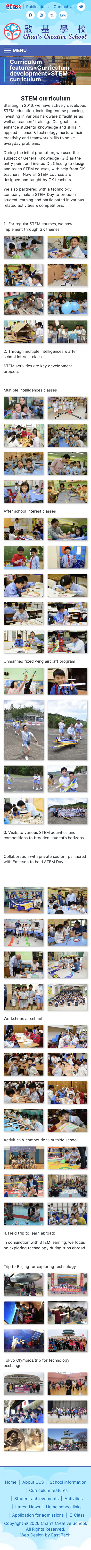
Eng (63, 15)
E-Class (77, 1515)
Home (11, 1482)
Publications (37, 6)
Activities (74, 1498)
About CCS (33, 1482)
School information (68, 1482)
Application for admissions (38, 1515)
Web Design (32, 1534)
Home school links (64, 1506)
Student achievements (36, 1498)
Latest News (27, 1506)
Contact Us (64, 6)
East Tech (61, 1534)
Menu (20, 50)
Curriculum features (48, 1490)
